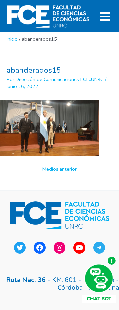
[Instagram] (59, 248)
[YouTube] (79, 248)
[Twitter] (20, 248)
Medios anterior (59, 169)
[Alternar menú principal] (105, 16)
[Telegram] (99, 248)
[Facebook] (40, 248)
